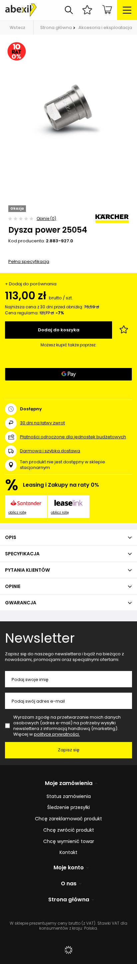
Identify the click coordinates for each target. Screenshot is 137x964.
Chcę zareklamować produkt (68, 819)
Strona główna (56, 27)
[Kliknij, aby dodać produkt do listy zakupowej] (123, 330)
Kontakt (68, 852)
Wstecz (17, 27)
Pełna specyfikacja (28, 261)
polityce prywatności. (57, 734)
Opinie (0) (46, 218)
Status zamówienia (69, 796)
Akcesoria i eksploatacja (105, 27)
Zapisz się (68, 750)
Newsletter (40, 638)
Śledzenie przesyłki (68, 807)
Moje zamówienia (68, 783)
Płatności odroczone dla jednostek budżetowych (73, 437)
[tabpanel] (68, 111)
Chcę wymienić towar (68, 841)
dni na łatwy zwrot (42, 423)
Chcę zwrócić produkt (68, 830)
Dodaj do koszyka (58, 330)
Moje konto (69, 867)
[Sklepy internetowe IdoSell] (68, 950)
